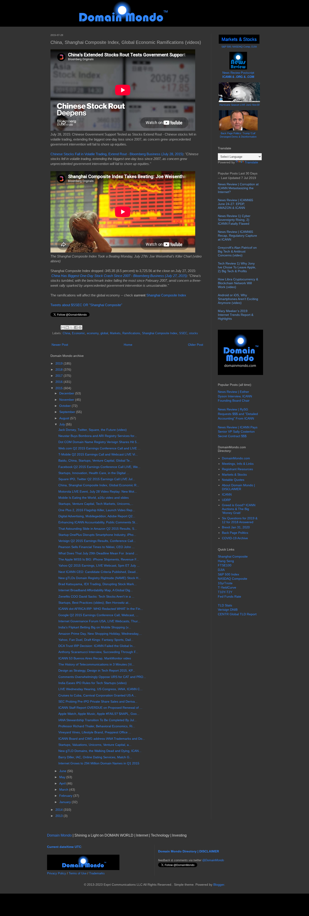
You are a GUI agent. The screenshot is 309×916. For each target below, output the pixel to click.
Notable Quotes (233, 480)
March (64, 789)
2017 (59, 375)
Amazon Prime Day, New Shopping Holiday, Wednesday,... (100, 633)
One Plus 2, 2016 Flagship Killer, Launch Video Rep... (96, 510)
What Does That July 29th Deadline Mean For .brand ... (98, 553)
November (67, 399)
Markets (115, 333)
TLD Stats (225, 605)
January (65, 802)
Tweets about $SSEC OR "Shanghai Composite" (86, 305)
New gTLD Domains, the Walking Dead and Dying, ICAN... (99, 751)
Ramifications (131, 333)
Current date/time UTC (64, 847)
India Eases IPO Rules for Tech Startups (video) (92, 683)
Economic (78, 333)
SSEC (183, 333)
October (65, 406)
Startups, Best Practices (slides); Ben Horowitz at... (94, 602)
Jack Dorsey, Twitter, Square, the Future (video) (92, 430)
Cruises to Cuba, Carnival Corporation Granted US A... (97, 695)
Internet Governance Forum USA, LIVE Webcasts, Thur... (99, 621)
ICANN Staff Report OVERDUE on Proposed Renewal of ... (100, 707)
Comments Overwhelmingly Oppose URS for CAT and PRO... (102, 677)
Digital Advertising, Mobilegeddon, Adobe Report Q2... (96, 516)
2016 (59, 382)
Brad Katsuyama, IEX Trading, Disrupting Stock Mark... (97, 584)
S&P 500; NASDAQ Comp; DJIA (239, 46)
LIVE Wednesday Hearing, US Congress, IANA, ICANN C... (100, 689)
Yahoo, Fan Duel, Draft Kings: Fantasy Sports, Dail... (95, 640)
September (67, 412)
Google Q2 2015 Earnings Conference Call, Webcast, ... (98, 615)
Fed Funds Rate (229, 596)
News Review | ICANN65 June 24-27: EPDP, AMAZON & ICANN (235, 204)
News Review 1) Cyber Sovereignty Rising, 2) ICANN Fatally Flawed (234, 219)
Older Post (195, 344)
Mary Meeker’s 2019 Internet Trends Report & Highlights (235, 314)
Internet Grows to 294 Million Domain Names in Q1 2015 (98, 763)
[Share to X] (71, 327)
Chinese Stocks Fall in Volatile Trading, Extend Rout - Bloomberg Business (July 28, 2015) (116, 154)
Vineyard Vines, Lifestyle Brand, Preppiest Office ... (94, 732)
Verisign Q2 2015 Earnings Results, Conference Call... (97, 541)
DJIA (221, 570)
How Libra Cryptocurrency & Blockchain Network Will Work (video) (238, 283)
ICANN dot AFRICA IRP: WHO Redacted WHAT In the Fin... (100, 609)
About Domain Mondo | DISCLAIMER (238, 487)
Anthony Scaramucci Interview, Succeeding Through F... (98, 652)
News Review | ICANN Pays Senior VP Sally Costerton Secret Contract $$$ (237, 431)
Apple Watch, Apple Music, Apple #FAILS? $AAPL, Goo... (98, 714)
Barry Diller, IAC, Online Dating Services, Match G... (95, 757)
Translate (251, 162)
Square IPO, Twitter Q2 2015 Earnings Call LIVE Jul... (96, 479)
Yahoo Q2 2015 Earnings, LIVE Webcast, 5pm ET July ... (99, 565)
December (67, 393)
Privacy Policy (56, 873)
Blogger (218, 884)
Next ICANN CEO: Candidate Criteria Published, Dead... (98, 572)
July (62, 424)
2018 (59, 369)
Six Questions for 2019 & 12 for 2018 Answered (239, 520)
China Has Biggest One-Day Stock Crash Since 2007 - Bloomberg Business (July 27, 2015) (119, 276)
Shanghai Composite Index (166, 295)
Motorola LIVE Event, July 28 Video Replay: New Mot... (97, 491)
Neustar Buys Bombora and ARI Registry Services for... (97, 436)
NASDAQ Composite (232, 578)
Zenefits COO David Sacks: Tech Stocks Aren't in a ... (96, 596)
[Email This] (63, 327)
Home (128, 344)
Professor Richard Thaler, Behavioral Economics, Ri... (96, 726)
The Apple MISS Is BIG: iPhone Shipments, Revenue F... (98, 559)
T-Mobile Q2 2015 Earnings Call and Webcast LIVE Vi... (98, 454)
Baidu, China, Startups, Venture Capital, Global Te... (95, 460)
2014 (59, 809)
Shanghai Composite (233, 556)
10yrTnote (225, 583)
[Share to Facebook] (76, 327)
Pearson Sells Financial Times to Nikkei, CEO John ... (96, 547)
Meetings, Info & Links (238, 463)
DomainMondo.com (236, 458)
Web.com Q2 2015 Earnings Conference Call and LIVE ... (99, 448)
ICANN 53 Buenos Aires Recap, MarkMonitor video (94, 658)
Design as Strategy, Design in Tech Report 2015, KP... (96, 670)
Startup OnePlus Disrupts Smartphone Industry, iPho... (97, 535)
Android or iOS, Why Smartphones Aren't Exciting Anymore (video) (238, 299)
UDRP (226, 500)
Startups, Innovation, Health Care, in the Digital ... (93, 473)
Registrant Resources (237, 469)
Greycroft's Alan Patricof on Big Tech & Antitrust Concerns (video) (237, 251)
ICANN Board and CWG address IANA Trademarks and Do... (101, 738)
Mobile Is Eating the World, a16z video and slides (93, 497)
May (62, 777)
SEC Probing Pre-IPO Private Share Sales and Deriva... (98, 701)
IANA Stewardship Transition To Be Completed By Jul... (97, 720)
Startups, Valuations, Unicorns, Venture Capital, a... (94, 745)
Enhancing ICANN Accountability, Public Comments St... (98, 522)
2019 (59, 363)
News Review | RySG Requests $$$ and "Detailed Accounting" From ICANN (238, 414)
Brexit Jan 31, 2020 (236, 527)
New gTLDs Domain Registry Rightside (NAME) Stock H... (99, 578)
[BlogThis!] (67, 327)
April (63, 783)
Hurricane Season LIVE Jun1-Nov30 (239, 104)
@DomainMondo (213, 860)
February (66, 795)
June (63, 771)
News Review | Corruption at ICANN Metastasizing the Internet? (238, 188)
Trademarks (97, 873)
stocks (193, 333)
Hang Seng (226, 561)
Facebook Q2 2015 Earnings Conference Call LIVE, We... (99, 467)
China (66, 333)
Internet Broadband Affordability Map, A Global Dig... (95, 590)
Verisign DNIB (228, 609)
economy (93, 333)
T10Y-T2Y (225, 592)
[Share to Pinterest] (80, 327)
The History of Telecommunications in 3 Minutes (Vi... (96, 664)
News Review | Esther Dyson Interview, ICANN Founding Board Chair (235, 396)
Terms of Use (77, 873)
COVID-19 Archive (235, 538)
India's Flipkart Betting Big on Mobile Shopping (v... (94, 627)
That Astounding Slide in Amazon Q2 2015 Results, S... (97, 528)
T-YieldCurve (227, 587)
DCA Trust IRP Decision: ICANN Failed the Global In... (96, 646)
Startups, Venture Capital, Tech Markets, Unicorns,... (95, 504)
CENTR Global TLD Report (237, 614)
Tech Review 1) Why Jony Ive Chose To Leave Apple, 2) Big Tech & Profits (237, 267)
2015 (59, 388)
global (104, 333)
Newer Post (60, 344)
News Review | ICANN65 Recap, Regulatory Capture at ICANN (237, 235)
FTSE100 (224, 565)
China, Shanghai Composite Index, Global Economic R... (98, 485)
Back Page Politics (235, 532)
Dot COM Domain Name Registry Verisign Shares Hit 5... (98, 442)
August (64, 418)
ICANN (227, 494)
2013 (59, 816)
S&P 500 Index (228, 574)
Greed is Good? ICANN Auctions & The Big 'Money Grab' (238, 509)
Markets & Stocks (234, 474)
